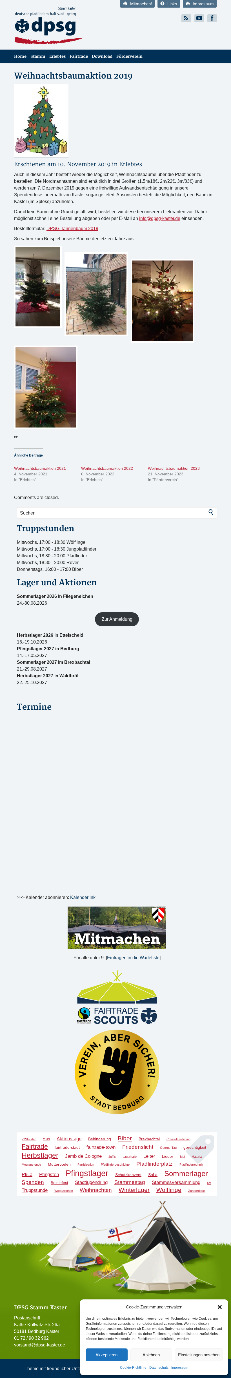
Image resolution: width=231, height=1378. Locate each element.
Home (20, 56)
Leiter (149, 1156)
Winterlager (134, 1189)
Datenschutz (158, 1368)
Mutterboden (59, 1164)
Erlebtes (57, 56)
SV (209, 1183)
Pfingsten (49, 1174)
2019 (46, 1139)
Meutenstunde (31, 1164)
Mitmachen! (141, 3)
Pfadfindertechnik (191, 1164)
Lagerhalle (130, 1156)
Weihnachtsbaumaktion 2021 (40, 468)
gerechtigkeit (194, 1147)
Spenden (33, 1182)
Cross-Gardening (178, 1139)
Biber (125, 1138)
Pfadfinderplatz (154, 1164)
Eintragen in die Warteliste (133, 957)
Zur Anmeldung (117, 619)
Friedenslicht (137, 1147)
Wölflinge (168, 1189)
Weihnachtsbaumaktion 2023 (174, 468)
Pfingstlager (87, 1173)
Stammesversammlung (176, 1182)
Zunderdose (196, 1190)
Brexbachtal (149, 1139)
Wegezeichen (63, 1190)
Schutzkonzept (128, 1174)
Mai (182, 1156)
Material (197, 1156)
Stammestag (129, 1182)
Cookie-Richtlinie (133, 1368)
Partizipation (85, 1164)
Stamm (37, 56)
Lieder (167, 1156)
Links (172, 3)
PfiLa (27, 1174)
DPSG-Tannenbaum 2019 (72, 228)
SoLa (152, 1174)
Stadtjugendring (91, 1182)
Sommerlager (186, 1173)
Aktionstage (69, 1138)
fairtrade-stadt (67, 1147)
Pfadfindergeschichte (115, 1164)
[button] (220, 1307)
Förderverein (129, 56)
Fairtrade (79, 56)
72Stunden (29, 1139)
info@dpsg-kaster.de (159, 218)
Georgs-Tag (168, 1147)
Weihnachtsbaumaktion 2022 (107, 468)
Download (102, 56)
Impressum (179, 1368)
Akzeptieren (106, 1354)
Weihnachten (96, 1190)
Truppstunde (35, 1190)
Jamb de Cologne (83, 1156)
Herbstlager (40, 1155)
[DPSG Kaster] (62, 25)
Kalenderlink (82, 897)
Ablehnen (151, 1354)
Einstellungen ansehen (198, 1354)
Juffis (112, 1156)
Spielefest (59, 1182)
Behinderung (99, 1139)
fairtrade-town (100, 1147)
